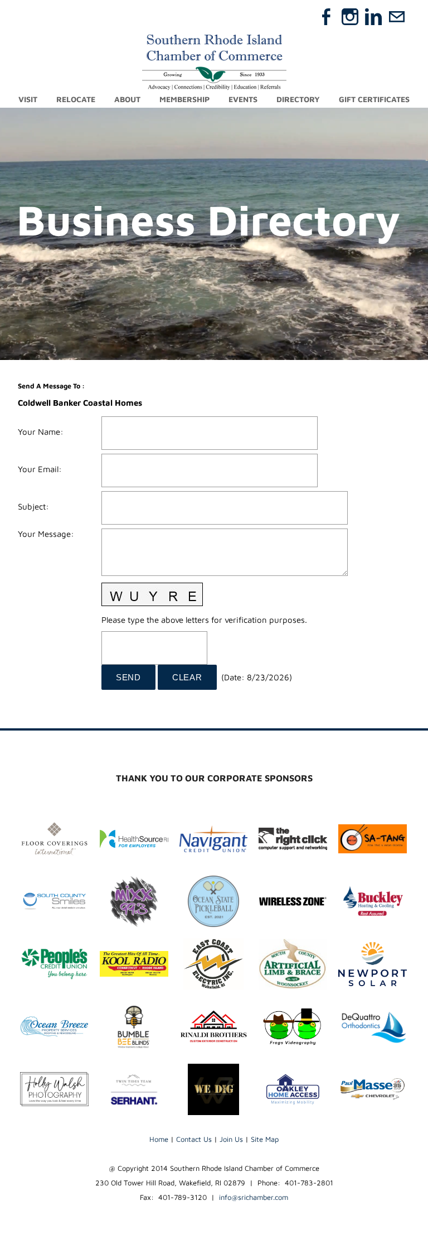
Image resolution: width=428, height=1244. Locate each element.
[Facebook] (326, 16)
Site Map (265, 1139)
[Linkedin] (373, 16)
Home (158, 1139)
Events (242, 99)
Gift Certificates (374, 99)
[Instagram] (350, 16)
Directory (298, 99)
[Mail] (396, 16)
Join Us (231, 1139)
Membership (184, 99)
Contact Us (194, 1139)
